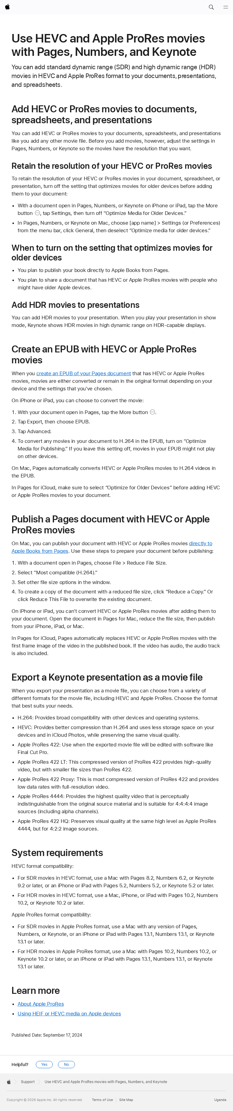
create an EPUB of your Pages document (83, 373)
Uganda (220, 1100)
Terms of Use (102, 1100)
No (66, 1064)
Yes (44, 1064)
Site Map (126, 1100)
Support (28, 1082)
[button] (211, 7)
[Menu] (225, 7)
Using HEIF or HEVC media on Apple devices (69, 1014)
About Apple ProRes (41, 1004)
